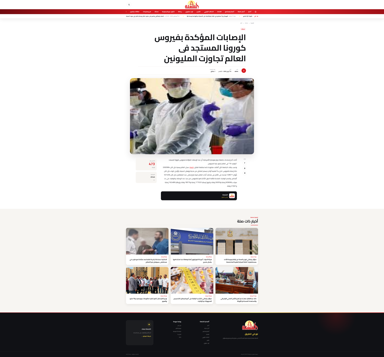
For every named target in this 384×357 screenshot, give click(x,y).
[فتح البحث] (129, 4)
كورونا (192, 167)
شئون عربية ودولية (168, 11)
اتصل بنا (179, 334)
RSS (180, 337)
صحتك (156, 11)
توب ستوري (189, 11)
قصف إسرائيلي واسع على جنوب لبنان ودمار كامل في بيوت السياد (178, 16)
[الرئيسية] (255, 11)
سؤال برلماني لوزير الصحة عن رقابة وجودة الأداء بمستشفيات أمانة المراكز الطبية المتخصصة (240, 260)
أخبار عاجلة (241, 11)
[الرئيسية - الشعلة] (192, 4)
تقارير (199, 11)
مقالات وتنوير (134, 11)
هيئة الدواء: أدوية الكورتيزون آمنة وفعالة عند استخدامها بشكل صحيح (192, 260)
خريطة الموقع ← (146, 336)
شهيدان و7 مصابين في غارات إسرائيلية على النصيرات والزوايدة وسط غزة (236, 16)
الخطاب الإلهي (209, 11)
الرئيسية (252, 23)
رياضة (180, 11)
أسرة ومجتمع (229, 11)
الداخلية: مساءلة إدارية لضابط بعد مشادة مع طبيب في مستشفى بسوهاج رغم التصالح (148, 260)
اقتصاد (219, 11)
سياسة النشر (178, 328)
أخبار (249, 11)
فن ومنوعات (147, 11)
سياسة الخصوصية (177, 331)
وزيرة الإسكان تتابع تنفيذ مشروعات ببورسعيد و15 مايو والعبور (148, 300)
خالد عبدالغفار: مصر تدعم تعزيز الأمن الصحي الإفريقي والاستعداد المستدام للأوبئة (238, 300)
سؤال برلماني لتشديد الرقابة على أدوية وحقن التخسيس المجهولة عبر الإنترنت (192, 300)
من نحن (179, 325)
